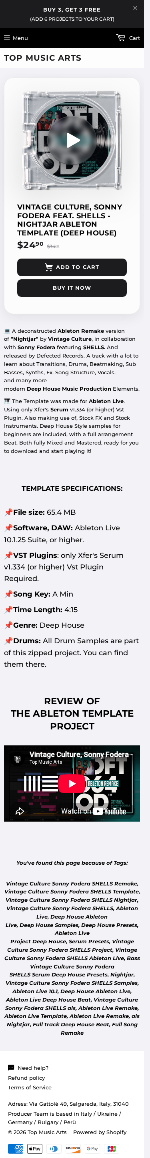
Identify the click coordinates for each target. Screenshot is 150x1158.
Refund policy (26, 1078)
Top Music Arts (43, 58)
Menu (20, 38)
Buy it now (72, 288)
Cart (134, 38)
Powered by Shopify (99, 1132)
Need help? (33, 1068)
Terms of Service (30, 1087)
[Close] (135, 8)
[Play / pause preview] (72, 140)
